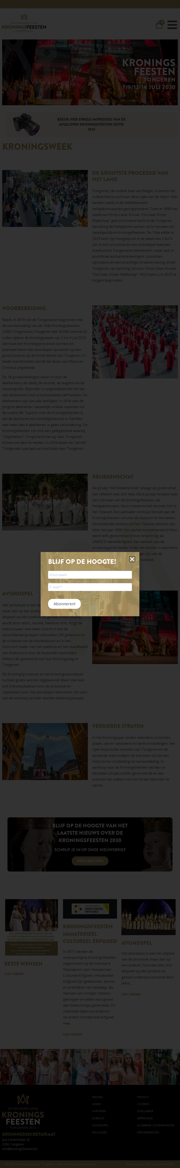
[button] (132, 559)
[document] (90, 584)
